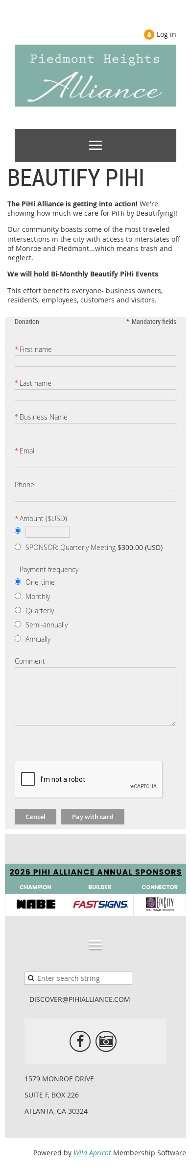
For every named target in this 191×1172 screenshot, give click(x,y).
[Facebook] (80, 1041)
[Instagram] (106, 1041)
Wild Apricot (92, 1152)
